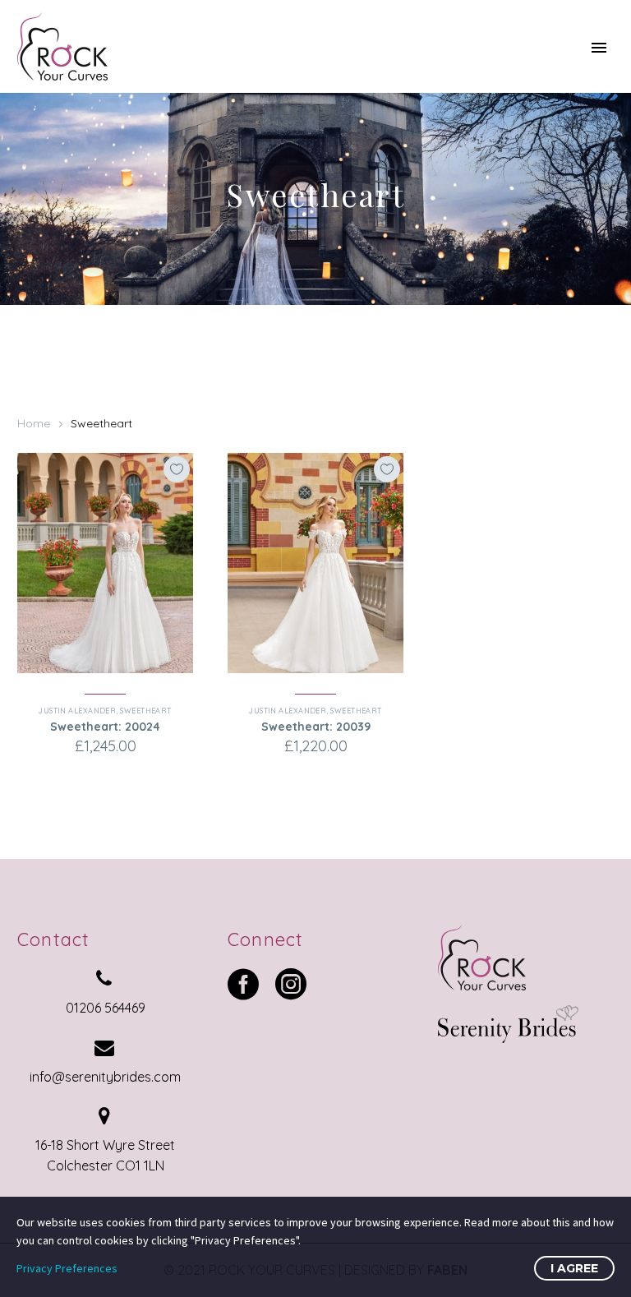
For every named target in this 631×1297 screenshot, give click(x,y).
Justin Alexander (77, 710)
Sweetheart (146, 710)
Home (33, 423)
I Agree (574, 1268)
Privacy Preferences (66, 1268)
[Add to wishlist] (177, 469)
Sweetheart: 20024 (105, 726)
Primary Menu (599, 47)
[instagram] (290, 983)
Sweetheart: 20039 (316, 726)
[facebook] (243, 983)
